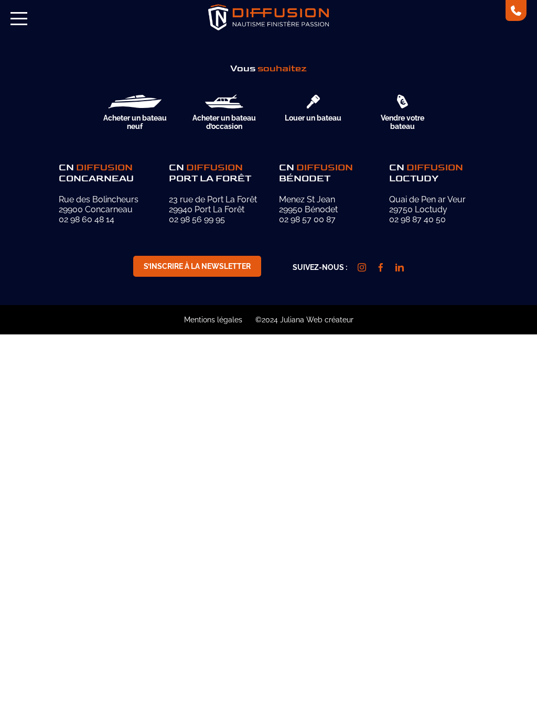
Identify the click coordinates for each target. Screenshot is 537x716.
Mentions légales (213, 320)
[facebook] (381, 267)
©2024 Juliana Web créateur (304, 320)
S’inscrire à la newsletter (197, 266)
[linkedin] (399, 267)
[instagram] (362, 267)
